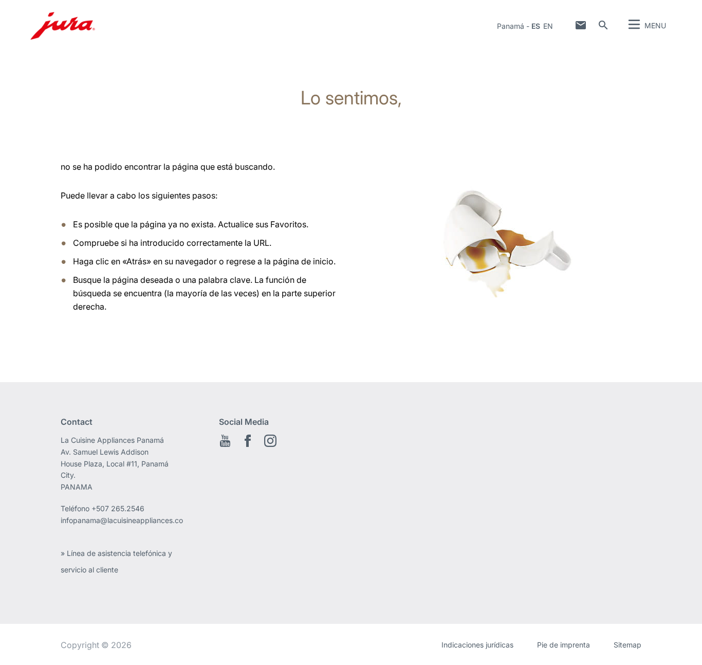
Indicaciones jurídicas (477, 644)
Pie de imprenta (563, 644)
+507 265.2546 (117, 508)
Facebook (248, 441)
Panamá (510, 26)
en (548, 26)
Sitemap (627, 644)
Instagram (270, 441)
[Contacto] (581, 25)
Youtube (225, 441)
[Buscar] (603, 25)
